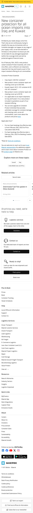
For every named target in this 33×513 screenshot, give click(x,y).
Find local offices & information (17, 505)
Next (29, 200)
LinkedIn (2, 450)
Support (21, 6)
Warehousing (5, 336)
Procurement (5, 426)
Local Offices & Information (10, 310)
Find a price (16, 272)
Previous (3, 200)
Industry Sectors (6, 381)
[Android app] (21, 456)
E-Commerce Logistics (8, 342)
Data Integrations (7, 402)
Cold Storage (5, 357)
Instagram (18, 450)
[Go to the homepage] (9, 464)
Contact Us (5, 316)
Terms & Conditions (14, 141)
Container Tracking (7, 298)
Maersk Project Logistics (9, 351)
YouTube (10, 450)
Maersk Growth (6, 440)
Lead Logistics (6, 334)
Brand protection (6, 490)
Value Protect (5, 366)
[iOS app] (7, 456)
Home (3, 11)
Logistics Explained (7, 387)
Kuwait (14, 162)
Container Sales (6, 429)
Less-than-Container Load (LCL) (11, 345)
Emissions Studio (6, 408)
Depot (3, 354)
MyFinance (5, 396)
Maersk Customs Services (9, 328)
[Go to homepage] (7, 6)
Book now (16, 277)
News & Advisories (7, 378)
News (8, 11)
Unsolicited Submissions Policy (11, 493)
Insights (4, 384)
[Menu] (29, 6)
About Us (4, 420)
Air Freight (4, 339)
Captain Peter (5, 405)
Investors (4, 423)
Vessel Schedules (6, 301)
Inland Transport (6, 331)
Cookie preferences (7, 487)
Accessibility (5, 437)
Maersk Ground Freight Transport (12, 360)
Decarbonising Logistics (9, 363)
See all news (17, 177)
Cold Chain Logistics (7, 348)
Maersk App (5, 399)
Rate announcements (18, 11)
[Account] (25, 6)
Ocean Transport (6, 325)
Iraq (20, 162)
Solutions (16, 231)
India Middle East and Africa (16, 166)
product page (8, 152)
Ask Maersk (16, 6)
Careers (3, 417)
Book (3, 295)
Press (3, 431)
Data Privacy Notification (9, 480)
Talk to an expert (17, 501)
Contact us (16, 251)
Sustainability (5, 434)
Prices (3, 292)
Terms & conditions (7, 474)
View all (4, 369)
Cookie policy (5, 484)
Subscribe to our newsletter (18, 510)
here (19, 116)
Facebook (7, 450)
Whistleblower (6, 477)
